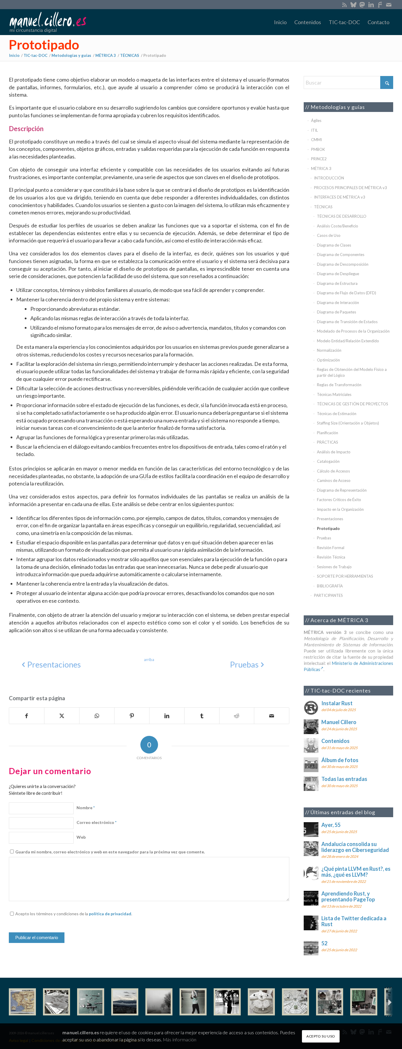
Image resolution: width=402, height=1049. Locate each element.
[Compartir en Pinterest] (131, 716)
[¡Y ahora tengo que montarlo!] (90, 1001)
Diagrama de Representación (342, 490)
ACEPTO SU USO (320, 1036)
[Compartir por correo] (271, 716)
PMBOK (318, 149)
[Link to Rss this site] (344, 4)
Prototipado (44, 44)
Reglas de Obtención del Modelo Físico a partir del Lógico (352, 372)
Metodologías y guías (337, 107)
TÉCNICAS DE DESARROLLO (341, 216)
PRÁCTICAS (327, 442)
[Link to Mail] (388, 4)
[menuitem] (280, 22)
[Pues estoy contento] (22, 1001)
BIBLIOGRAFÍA (330, 586)
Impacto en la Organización (340, 509)
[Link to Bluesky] (353, 4)
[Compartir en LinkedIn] (166, 716)
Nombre (86, 807)
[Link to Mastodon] (362, 4)
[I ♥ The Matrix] (363, 1001)
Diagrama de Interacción (338, 302)
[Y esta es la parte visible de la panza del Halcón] (261, 1001)
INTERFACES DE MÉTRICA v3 (339, 197)
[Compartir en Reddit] (237, 716)
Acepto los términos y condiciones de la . (73, 913)
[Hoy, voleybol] (193, 1001)
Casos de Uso (328, 235)
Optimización (328, 360)
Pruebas (324, 538)
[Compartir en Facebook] (26, 716)
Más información (179, 1039)
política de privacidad (110, 913)
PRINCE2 (319, 158)
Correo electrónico (97, 822)
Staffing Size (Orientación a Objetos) (348, 423)
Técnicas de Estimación (336, 413)
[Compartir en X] (61, 716)
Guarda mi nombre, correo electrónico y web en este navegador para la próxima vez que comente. (110, 851)
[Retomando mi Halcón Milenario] (329, 1001)
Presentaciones (330, 518)
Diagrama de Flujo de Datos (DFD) (346, 292)
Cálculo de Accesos (333, 471)
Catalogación (328, 461)
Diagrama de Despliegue (338, 273)
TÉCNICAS (323, 206)
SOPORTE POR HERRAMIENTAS (345, 576)
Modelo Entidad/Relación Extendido (348, 340)
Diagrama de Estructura (337, 283)
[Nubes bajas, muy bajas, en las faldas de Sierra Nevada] (124, 1001)
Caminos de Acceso (333, 480)
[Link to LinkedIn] (371, 4)
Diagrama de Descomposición (342, 264)
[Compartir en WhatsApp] (96, 716)
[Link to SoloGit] (380, 4)
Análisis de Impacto (333, 452)
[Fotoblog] (388, 1002)
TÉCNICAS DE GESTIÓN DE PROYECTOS (352, 404)
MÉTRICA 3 (321, 168)
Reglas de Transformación (339, 384)
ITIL (314, 130)
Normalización (329, 350)
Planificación (327, 432)
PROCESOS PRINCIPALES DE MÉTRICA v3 (350, 187)
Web (81, 837)
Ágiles (316, 120)
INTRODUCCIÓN (329, 178)
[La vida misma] (158, 1001)
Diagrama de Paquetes (336, 312)
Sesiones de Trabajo (334, 566)
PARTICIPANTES (328, 595)
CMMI (316, 139)
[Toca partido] (227, 1001)
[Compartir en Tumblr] (202, 716)
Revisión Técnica (331, 557)
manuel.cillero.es (80, 1032)
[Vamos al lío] (56, 1001)
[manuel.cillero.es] (48, 22)
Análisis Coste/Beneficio (337, 226)
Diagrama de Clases (334, 245)
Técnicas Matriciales (334, 394)
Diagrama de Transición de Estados (347, 321)
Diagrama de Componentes (340, 254)
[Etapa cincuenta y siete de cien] (295, 1001)
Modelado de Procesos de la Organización (353, 331)
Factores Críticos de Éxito (339, 499)
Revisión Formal (330, 547)
